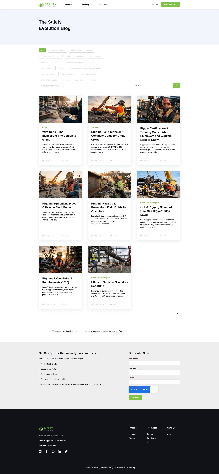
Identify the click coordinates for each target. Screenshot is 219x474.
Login (169, 434)
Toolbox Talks (96, 56)
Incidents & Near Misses (73, 62)
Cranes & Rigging (89, 74)
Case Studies (151, 438)
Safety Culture (47, 68)
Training (44, 62)
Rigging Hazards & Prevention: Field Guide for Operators (109, 207)
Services (150, 434)
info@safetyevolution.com (53, 436)
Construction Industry (50, 56)
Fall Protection (47, 74)
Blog (148, 442)
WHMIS (93, 80)
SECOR (62, 68)
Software (132, 434)
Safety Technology (49, 80)
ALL (42, 50)
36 (177, 314)
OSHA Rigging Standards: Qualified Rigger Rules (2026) (157, 211)
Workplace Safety (57, 50)
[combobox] (154, 85)
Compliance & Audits (75, 56)
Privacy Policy (129, 467)
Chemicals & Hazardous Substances (86, 68)
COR (56, 62)
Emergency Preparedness (51, 86)
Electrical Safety (68, 74)
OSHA (92, 62)
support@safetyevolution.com (57, 441)
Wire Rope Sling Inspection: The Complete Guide (59, 135)
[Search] (176, 85)
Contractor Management (74, 80)
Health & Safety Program (81, 50)
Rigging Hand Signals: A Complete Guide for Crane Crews (108, 135)
